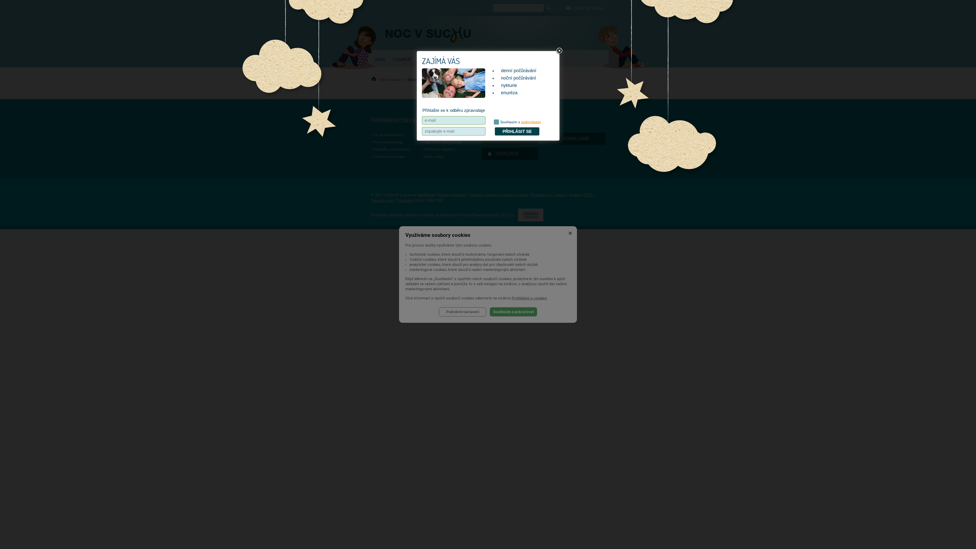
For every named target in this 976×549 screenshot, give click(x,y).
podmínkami (531, 122)
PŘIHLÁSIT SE (517, 131)
